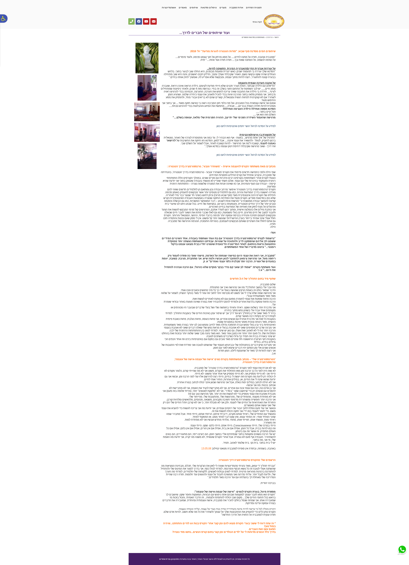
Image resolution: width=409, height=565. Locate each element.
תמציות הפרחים (254, 7)
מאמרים (183, 7)
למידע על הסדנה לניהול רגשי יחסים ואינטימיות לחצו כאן (246, 126)
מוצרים (223, 7)
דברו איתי (257, 22)
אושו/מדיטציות (169, 7)
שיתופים (194, 7)
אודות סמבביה (236, 7)
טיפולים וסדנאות (209, 7)
